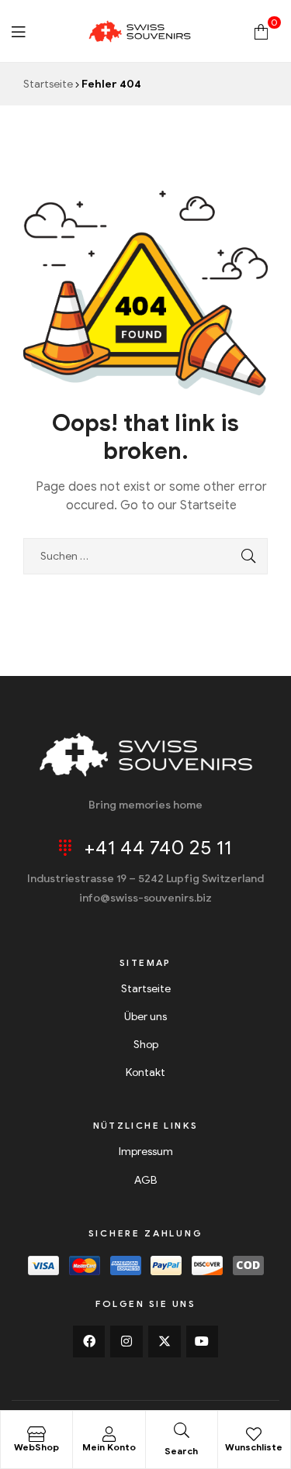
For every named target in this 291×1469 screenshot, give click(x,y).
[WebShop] (36, 1434)
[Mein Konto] (108, 1434)
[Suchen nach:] (145, 556)
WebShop (36, 1447)
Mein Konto (109, 1447)
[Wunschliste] (254, 1434)
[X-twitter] (164, 1342)
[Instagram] (126, 1342)
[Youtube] (202, 1342)
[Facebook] (89, 1342)
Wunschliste (253, 1447)
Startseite (48, 84)
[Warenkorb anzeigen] (261, 30)
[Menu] (18, 30)
